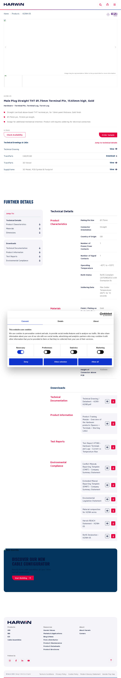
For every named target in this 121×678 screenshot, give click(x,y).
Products (15, 14)
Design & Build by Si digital (23, 674)
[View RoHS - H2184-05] (107, 536)
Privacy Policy (61, 674)
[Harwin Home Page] (12, 4)
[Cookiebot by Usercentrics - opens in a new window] (101, 314)
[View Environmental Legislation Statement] (107, 499)
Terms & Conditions (46, 674)
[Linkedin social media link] (22, 660)
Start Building (21, 578)
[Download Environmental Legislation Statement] (113, 499)
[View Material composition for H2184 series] (107, 511)
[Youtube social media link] (28, 660)
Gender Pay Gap (108, 674)
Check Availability (15, 135)
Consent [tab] (25, 321)
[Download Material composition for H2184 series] (113, 511)
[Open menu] (114, 4)
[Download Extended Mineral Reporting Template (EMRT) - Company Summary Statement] (113, 485)
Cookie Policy (73, 674)
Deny (26, 362)
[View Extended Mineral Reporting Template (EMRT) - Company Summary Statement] (107, 485)
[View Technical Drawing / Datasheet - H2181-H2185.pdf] (107, 401)
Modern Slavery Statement (90, 674)
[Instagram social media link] (10, 660)
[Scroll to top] (111, 660)
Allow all (95, 362)
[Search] (100, 4)
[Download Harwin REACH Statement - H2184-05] (113, 523)
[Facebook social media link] (16, 660)
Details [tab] (60, 321)
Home (6, 14)
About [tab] (96, 321)
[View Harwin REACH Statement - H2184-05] (107, 523)
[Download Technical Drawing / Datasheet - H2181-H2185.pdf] (113, 401)
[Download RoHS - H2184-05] (113, 536)
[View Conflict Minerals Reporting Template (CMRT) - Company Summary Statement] (107, 468)
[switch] (47, 352)
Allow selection (60, 362)
